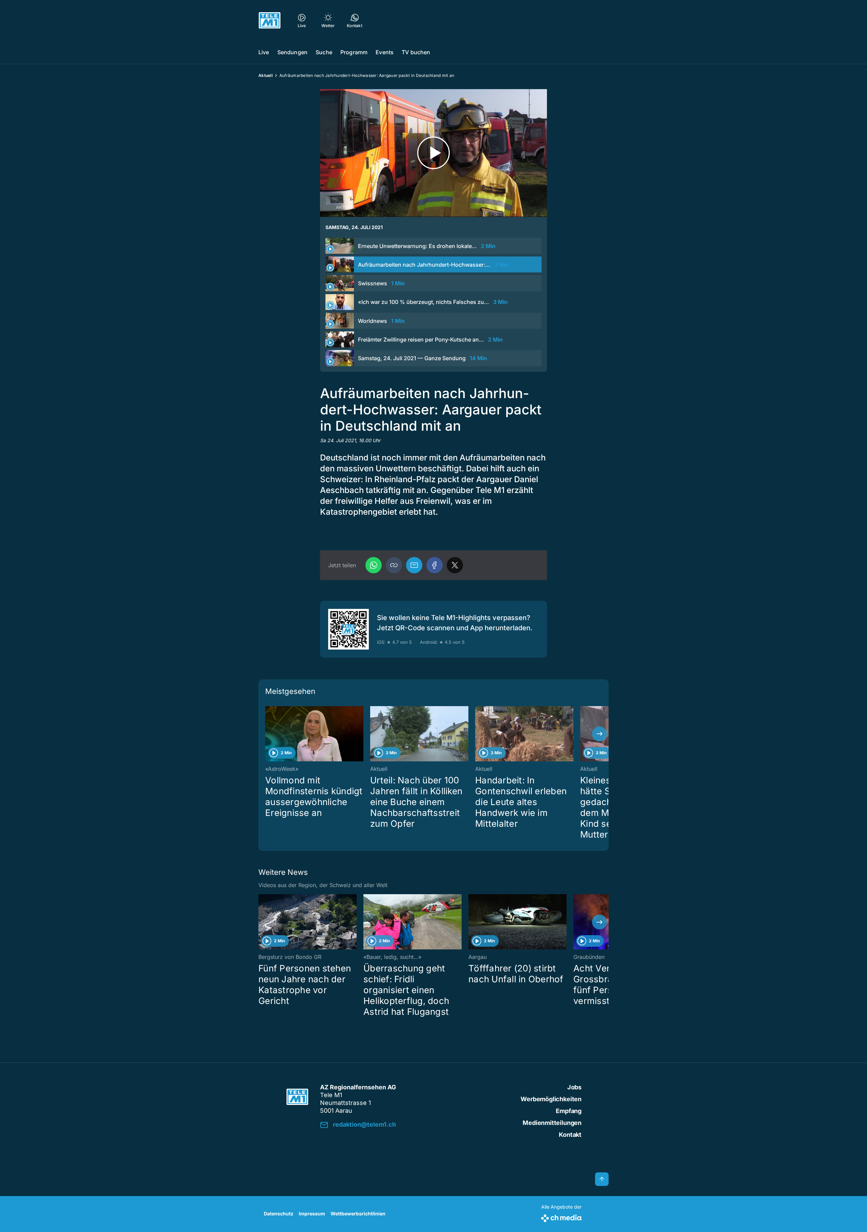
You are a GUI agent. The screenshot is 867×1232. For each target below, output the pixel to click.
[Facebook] (434, 565)
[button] (394, 565)
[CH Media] (561, 1217)
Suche (324, 52)
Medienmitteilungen (552, 1122)
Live (263, 52)
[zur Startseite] (269, 20)
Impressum (312, 1213)
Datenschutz (278, 1213)
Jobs (574, 1087)
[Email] (414, 565)
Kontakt (570, 1134)
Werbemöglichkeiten (551, 1099)
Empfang (568, 1110)
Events (385, 52)
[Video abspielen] (433, 153)
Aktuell (265, 75)
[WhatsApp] (373, 565)
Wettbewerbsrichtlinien (358, 1213)
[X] (455, 565)
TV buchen (416, 52)
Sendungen (292, 52)
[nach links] (267, 733)
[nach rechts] (599, 733)
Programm (353, 52)
